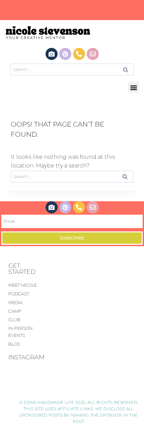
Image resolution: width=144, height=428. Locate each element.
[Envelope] (93, 54)
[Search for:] (72, 69)
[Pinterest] (65, 54)
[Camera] (52, 54)
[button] (133, 87)
